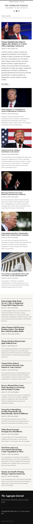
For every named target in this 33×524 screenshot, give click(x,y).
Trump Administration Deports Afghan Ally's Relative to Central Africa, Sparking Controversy (13, 43)
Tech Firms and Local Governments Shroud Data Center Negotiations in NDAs (12, 449)
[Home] (16, 5)
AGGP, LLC (17, 511)
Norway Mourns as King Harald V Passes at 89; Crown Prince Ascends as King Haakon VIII (15, 275)
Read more (4, 84)
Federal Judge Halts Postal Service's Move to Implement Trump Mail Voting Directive (12, 303)
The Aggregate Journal (12, 495)
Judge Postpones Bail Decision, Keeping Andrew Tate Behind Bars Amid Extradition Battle (12, 329)
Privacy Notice (25, 511)
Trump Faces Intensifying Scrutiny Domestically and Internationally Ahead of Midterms (14, 411)
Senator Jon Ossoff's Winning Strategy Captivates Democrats (13, 472)
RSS (2, 513)
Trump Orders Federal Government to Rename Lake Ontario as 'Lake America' (12, 365)
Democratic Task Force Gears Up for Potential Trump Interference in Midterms (13, 193)
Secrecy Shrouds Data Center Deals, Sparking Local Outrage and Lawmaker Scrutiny (13, 387)
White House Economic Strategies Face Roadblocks (11, 430)
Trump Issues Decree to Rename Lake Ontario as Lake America (10, 151)
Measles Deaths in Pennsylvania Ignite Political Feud (13, 342)
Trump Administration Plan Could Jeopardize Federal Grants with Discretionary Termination (15, 234)
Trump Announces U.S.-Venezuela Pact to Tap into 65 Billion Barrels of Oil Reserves (13, 110)
